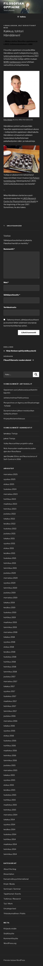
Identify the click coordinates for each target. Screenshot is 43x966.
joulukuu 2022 (10, 514)
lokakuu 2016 (9, 726)
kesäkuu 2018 (9, 652)
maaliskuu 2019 (10, 622)
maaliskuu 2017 (10, 701)
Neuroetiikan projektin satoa (21, 443)
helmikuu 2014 (10, 849)
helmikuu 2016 (10, 755)
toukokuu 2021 (10, 558)
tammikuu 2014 (10, 854)
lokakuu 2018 (9, 637)
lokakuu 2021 (9, 538)
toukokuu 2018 (10, 657)
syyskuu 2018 (9, 642)
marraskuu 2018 (10, 632)
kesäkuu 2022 (9, 524)
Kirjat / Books (9, 884)
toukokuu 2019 (10, 612)
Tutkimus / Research (12, 899)
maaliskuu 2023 (10, 504)
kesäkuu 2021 (9, 553)
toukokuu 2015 (10, 795)
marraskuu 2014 (10, 815)
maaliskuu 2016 (10, 750)
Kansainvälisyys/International (16, 879)
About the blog (10, 869)
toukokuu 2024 (10, 489)
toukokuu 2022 (10, 529)
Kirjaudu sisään (10, 929)
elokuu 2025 (9, 484)
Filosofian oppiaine (14, 5)
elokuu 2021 (9, 548)
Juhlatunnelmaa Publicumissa (16, 398)
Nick (5, 448)
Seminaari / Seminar (12, 889)
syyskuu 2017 (9, 691)
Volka (6, 443)
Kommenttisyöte (11, 938)
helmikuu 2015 (10, 810)
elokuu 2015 (9, 785)
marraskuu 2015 (10, 770)
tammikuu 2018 (10, 672)
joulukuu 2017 (9, 677)
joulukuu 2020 (10, 573)
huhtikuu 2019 (10, 617)
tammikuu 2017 (10, 711)
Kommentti (9, 249)
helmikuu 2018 (10, 667)
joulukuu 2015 (10, 765)
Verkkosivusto (10, 307)
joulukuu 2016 (10, 716)
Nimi (6, 282)
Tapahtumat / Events (12, 894)
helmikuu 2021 (10, 563)
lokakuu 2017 (9, 686)
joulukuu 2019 (10, 593)
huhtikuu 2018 (10, 662)
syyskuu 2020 (9, 583)
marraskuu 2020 (11, 578)
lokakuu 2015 (9, 775)
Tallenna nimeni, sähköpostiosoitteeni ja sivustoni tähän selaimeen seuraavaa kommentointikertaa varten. (21, 323)
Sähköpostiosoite (12, 295)
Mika (6, 28)
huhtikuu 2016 (10, 746)
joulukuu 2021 (9, 534)
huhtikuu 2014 (10, 839)
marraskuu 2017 (10, 681)
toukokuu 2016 (10, 741)
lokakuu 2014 (9, 819)
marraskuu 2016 (10, 721)
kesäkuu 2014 (9, 829)
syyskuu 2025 (9, 479)
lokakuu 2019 (9, 603)
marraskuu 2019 (10, 598)
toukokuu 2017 (10, 696)
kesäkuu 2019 (9, 607)
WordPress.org (10, 943)
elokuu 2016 (9, 736)
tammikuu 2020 (10, 588)
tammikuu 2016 (10, 760)
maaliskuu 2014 (10, 844)
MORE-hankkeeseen (12, 62)
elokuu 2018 (9, 647)
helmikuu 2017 (10, 706)
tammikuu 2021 (10, 568)
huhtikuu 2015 (10, 800)
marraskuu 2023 (11, 494)
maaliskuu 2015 (10, 805)
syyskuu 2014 (9, 824)
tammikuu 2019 (10, 627)
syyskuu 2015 (9, 780)
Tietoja (14, 434)
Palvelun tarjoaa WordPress (14, 960)
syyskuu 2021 (9, 543)
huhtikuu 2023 (10, 499)
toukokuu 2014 (10, 834)
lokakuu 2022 (9, 519)
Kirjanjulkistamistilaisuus (14, 419)
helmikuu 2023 (10, 509)
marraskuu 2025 (11, 474)
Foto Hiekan (8, 120)
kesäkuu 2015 (9, 790)
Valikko (23, 17)
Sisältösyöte (9, 933)
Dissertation (9, 874)
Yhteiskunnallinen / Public (14, 913)
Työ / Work (8, 904)
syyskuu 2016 (9, 731)
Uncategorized (14, 226)
